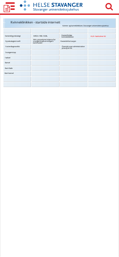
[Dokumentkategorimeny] (10, 7)
